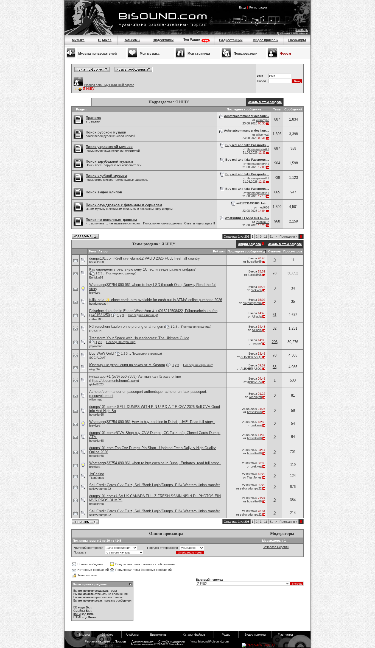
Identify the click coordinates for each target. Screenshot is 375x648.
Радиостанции (230, 40)
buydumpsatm (98, 303)
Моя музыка (149, 53)
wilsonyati (262, 120)
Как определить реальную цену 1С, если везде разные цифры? (142, 269)
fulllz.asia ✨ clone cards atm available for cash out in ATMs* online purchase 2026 (155, 300)
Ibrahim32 (262, 222)
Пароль (262, 81)
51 (271, 236)
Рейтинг (219, 251)
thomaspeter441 (258, 149)
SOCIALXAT (97, 357)
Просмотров (292, 251)
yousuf (257, 343)
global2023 (96, 384)
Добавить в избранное (292, 33)
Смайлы (79, 610)
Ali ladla (257, 316)
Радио (226, 634)
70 (274, 355)
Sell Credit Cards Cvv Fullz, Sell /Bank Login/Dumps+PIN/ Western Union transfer (154, 485)
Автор (103, 251)
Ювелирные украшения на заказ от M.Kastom (127, 365)
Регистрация (258, 7)
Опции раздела (249, 244)
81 (274, 315)
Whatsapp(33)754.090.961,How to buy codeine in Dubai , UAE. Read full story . (152, 422)
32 (274, 328)
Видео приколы (265, 40)
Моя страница (199, 53)
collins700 (95, 319)
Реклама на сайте (97, 641)
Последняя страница (120, 273)
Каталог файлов (194, 634)
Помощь (302, 30)
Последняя (288, 236)
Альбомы (132, 40)
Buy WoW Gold (101, 353)
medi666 (263, 207)
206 (275, 342)
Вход (242, 7)
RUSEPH (95, 330)
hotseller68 (96, 262)
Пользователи (245, 53)
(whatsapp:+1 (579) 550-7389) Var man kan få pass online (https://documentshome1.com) (135, 378)
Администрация (142, 641)
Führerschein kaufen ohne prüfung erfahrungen (126, 326)
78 (274, 273)
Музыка (78, 40)
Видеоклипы (163, 40)
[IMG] (77, 614)
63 (274, 367)
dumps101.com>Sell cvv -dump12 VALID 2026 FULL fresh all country (144, 258)
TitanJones (96, 477)
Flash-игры (297, 40)
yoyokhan (95, 346)
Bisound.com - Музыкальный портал (109, 85)
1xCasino (96, 474)
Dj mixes (107, 634)
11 (265, 236)
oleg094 (94, 369)
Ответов (274, 251)
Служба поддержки (171, 641)
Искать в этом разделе (265, 102)
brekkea (94, 292)
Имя (260, 75)
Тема (92, 251)
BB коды (79, 607)
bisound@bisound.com (213, 641)
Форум (285, 53)
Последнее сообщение (245, 251)
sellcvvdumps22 (100, 488)
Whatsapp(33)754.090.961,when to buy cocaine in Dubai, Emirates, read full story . (155, 463)
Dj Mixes (104, 40)
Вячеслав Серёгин (276, 547)
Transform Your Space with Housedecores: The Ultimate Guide (139, 338)
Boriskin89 (96, 277)
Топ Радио (192, 39)
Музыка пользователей (97, 53)
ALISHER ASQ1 (251, 356)
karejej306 (255, 274)
